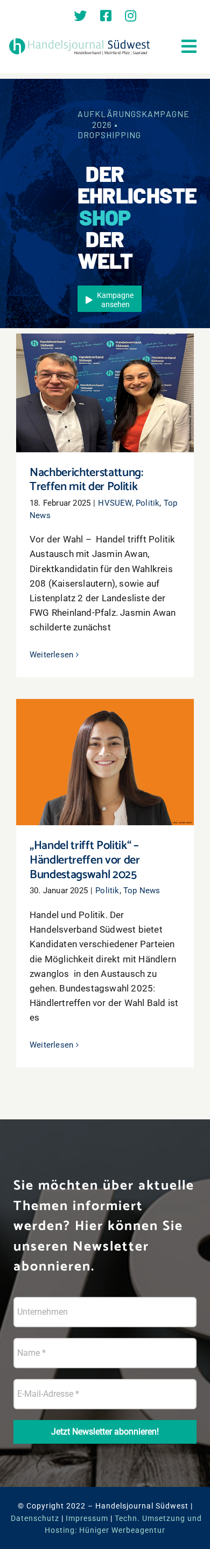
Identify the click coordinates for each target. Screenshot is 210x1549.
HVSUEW (114, 503)
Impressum (87, 1518)
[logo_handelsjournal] (79, 40)
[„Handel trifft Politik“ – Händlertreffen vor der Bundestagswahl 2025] (105, 762)
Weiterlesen (51, 655)
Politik (147, 503)
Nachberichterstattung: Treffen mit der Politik (105, 377)
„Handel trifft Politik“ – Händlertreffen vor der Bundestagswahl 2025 (105, 740)
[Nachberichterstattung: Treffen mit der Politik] (105, 393)
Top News (141, 890)
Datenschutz (35, 1518)
